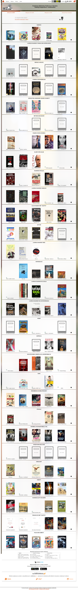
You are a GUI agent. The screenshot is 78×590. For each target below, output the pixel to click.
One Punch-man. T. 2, (49, 556)
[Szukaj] (62, 18)
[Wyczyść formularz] (60, 19)
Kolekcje (26, 19)
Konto (21, 1)
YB (57, 1)
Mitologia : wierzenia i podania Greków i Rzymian (24, 554)
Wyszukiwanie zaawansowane (20, 19)
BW (55, 1)
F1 (67, 1)
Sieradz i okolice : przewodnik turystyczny (23, 555)
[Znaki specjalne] (62, 19)
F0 (66, 1)
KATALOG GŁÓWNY (11, 12)
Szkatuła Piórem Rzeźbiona (67, 12)
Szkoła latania (34, 554)
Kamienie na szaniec (21, 556)
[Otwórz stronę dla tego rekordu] (10, 35)
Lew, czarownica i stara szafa (36, 555)
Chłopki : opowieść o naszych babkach (37, 556)
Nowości (7, 1)
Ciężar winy (47, 554)
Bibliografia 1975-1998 (30, 12)
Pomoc (16, 1)
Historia (12, 1)
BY (59, 1)
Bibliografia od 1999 (48, 12)
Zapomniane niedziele (35, 557)
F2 (70, 1)
